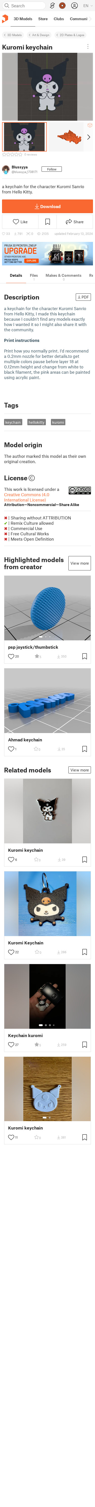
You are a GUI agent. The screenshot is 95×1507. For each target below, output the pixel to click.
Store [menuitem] (43, 18)
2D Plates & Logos (72, 35)
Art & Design (40, 35)
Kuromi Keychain (25, 942)
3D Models (14, 35)
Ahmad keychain (25, 739)
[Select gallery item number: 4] (54, 637)
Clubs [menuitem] (59, 18)
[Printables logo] (5, 18)
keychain (13, 422)
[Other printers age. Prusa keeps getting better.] (47, 253)
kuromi (58, 422)
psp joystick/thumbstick (33, 647)
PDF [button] (85, 297)
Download (50, 206)
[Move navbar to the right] (90, 18)
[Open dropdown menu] (88, 46)
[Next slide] (88, 137)
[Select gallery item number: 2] (46, 637)
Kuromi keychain (25, 850)
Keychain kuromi (25, 1035)
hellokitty (36, 422)
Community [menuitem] (80, 18)
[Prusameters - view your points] (62, 5)
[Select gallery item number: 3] (50, 637)
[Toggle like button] (11, 657)
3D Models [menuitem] (23, 18)
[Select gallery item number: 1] (41, 637)
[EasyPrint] (52, 5)
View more (79, 563)
